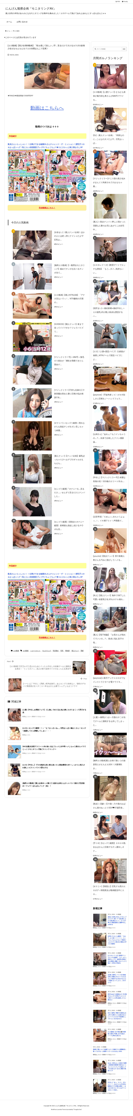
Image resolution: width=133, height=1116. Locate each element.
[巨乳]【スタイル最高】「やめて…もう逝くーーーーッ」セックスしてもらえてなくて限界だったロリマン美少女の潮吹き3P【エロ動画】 (117, 940)
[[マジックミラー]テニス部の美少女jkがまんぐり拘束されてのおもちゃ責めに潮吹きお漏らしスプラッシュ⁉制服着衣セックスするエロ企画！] (109, 163)
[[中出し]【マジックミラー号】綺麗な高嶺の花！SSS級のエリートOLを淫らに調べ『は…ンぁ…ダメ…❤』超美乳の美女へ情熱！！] (109, 461)
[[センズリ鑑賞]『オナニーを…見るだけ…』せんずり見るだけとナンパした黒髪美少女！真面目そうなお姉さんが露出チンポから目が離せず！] (32, 502)
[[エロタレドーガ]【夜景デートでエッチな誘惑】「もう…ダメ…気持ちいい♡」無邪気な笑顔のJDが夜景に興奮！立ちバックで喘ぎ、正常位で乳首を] (109, 249)
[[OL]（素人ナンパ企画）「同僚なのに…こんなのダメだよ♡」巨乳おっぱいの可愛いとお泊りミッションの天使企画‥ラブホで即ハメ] (109, 119)
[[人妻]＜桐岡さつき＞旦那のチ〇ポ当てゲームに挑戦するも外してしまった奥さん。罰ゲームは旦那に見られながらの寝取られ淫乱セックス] (109, 701)
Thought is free (77, 1109)
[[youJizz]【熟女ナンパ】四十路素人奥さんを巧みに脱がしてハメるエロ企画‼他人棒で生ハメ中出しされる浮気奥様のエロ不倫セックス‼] (109, 540)
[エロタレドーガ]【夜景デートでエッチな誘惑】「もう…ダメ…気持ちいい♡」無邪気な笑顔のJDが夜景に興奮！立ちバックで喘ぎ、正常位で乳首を (117, 959)
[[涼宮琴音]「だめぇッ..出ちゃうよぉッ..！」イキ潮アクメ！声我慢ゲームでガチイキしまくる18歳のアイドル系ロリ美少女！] (109, 501)
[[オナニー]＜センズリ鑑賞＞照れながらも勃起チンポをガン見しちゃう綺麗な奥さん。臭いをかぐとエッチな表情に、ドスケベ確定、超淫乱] (32, 436)
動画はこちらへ (47, 108)
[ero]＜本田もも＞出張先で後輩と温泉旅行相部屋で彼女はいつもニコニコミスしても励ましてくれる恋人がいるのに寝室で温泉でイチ (117, 1066)
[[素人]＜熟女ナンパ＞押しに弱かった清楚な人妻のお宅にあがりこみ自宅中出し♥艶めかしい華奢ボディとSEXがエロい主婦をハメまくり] (109, 206)
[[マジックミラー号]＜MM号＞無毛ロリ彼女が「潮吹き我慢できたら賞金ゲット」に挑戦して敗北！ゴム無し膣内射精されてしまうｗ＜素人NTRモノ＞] (32, 370)
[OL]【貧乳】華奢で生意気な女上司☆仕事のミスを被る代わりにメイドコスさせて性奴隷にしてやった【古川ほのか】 (117, 1015)
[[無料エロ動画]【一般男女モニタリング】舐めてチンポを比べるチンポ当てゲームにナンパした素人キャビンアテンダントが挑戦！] (32, 276)
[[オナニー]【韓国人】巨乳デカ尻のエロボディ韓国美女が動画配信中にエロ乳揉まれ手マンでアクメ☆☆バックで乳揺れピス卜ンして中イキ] (109, 870)
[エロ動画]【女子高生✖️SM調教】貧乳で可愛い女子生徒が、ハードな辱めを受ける (117, 1033)
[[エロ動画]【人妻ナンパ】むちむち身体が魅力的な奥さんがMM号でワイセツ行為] (109, 76)
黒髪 (82, 651)
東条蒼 (67, 651)
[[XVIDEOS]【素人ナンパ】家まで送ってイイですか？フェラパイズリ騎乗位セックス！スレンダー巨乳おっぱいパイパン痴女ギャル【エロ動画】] (32, 337)
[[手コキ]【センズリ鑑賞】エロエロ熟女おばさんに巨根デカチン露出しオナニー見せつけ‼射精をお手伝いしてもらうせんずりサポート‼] (109, 827)
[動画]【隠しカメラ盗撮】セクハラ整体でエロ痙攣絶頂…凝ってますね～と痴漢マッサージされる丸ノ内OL (109, 1050)
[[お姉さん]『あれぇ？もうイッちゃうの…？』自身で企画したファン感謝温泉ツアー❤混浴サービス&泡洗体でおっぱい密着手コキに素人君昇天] (109, 418)
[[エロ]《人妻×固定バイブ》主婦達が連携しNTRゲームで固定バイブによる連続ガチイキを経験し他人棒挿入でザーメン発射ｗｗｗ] (109, 336)
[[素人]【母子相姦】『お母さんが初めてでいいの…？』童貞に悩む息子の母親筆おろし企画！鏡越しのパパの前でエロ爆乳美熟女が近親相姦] (109, 619)
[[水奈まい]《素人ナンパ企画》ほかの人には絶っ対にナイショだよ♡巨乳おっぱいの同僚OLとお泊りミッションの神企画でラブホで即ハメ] (32, 245)
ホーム (8, 31)
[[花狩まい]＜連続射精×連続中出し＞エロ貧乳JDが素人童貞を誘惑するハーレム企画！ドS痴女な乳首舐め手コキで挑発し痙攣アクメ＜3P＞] (109, 292)
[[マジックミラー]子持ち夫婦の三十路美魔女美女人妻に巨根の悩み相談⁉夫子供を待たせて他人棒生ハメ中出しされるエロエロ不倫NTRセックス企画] (32, 403)
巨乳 (62, 651)
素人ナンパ (75, 651)
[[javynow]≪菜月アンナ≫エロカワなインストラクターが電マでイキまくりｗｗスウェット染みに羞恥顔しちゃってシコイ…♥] (109, 662)
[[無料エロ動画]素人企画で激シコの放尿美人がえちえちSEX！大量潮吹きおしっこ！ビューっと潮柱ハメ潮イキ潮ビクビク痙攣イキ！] (109, 745)
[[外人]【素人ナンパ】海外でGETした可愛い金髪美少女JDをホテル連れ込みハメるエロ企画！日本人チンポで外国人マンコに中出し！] (109, 579)
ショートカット (35, 651)
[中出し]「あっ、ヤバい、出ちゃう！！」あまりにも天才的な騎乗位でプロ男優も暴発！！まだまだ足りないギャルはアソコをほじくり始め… (117, 1086)
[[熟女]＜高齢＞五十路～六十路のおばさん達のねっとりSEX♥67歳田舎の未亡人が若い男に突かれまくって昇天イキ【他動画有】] (109, 788)
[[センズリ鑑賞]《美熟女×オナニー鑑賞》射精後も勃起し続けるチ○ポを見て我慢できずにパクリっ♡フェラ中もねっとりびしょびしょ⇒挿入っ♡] (32, 535)
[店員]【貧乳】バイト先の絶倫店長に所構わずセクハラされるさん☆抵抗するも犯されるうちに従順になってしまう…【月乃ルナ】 (117, 978)
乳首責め (56, 651)
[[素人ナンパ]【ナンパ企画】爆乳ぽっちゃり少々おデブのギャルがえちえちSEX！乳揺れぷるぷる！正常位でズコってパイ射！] (32, 469)
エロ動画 (17, 31)
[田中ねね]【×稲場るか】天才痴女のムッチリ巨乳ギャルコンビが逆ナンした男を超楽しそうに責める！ (117, 997)
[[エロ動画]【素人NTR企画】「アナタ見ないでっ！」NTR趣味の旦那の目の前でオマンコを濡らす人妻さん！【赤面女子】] (32, 306)
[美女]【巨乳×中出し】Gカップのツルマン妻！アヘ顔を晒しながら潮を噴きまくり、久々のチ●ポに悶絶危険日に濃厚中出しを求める (117, 920)
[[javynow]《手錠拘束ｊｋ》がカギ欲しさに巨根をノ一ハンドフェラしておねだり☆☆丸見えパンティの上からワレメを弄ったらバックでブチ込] (109, 379)
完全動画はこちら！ (47, 208)
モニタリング (46, 651)
